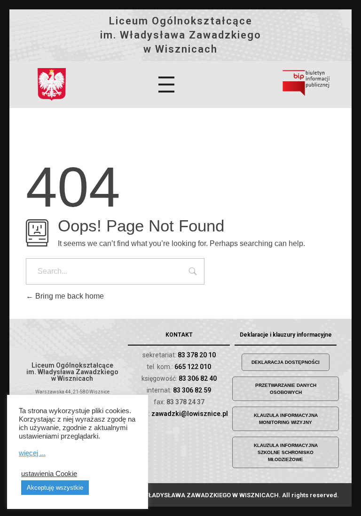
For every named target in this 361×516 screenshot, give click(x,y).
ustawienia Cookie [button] (49, 473)
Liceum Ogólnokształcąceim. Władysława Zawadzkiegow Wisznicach (180, 35)
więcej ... (32, 453)
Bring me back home (68, 296)
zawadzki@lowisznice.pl (189, 413)
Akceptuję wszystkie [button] (55, 487)
